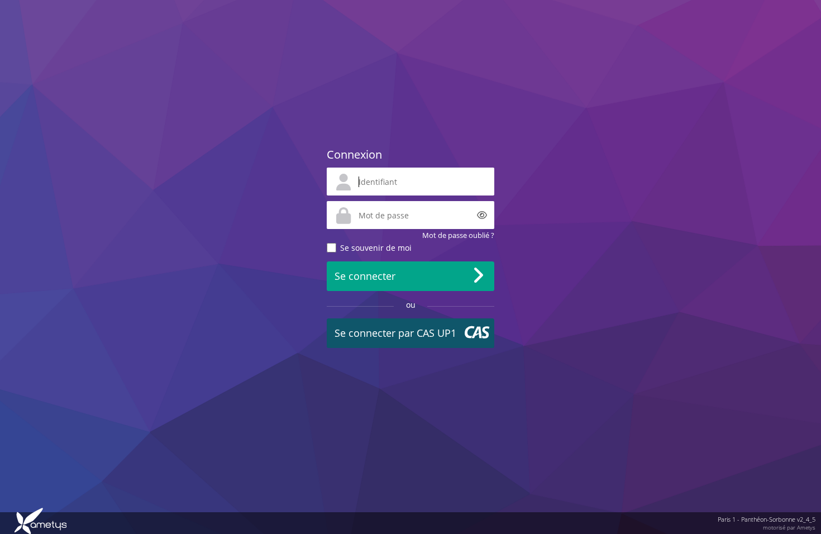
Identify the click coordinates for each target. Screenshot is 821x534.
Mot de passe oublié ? (458, 235)
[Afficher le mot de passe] (482, 215)
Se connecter (365, 276)
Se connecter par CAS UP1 (395, 333)
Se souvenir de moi (376, 247)
